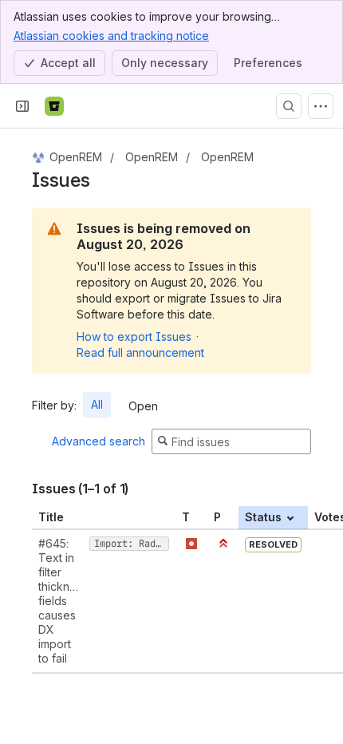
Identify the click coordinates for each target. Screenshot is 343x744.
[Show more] (320, 106)
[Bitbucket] (54, 106)
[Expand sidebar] (22, 106)
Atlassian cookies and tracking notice (111, 35)
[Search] (289, 106)
